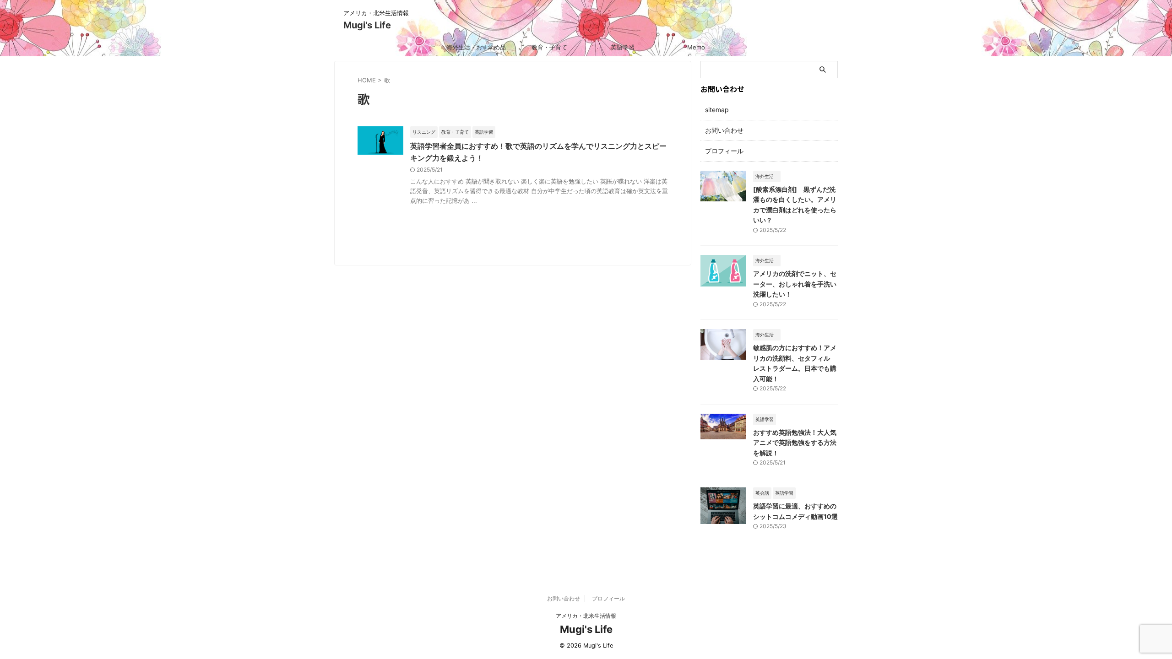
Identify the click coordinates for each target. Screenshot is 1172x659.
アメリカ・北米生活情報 (586, 615)
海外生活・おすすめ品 (476, 47)
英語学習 (623, 47)
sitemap (717, 109)
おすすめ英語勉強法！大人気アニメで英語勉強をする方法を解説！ (794, 442)
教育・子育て (549, 47)
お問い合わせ (724, 130)
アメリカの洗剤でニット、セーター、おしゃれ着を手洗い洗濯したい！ (794, 284)
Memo (696, 47)
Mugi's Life (367, 25)
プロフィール (724, 151)
